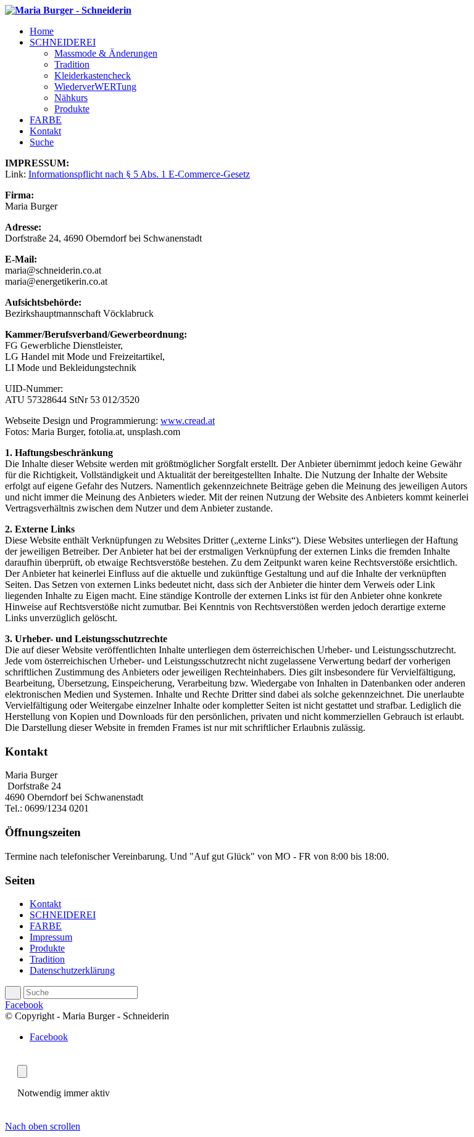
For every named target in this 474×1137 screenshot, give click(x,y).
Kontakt (45, 904)
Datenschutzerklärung (72, 970)
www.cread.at (187, 420)
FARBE (46, 926)
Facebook (24, 1005)
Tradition (47, 959)
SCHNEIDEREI (63, 915)
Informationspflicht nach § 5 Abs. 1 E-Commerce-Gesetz (139, 174)
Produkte (47, 948)
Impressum (51, 937)
